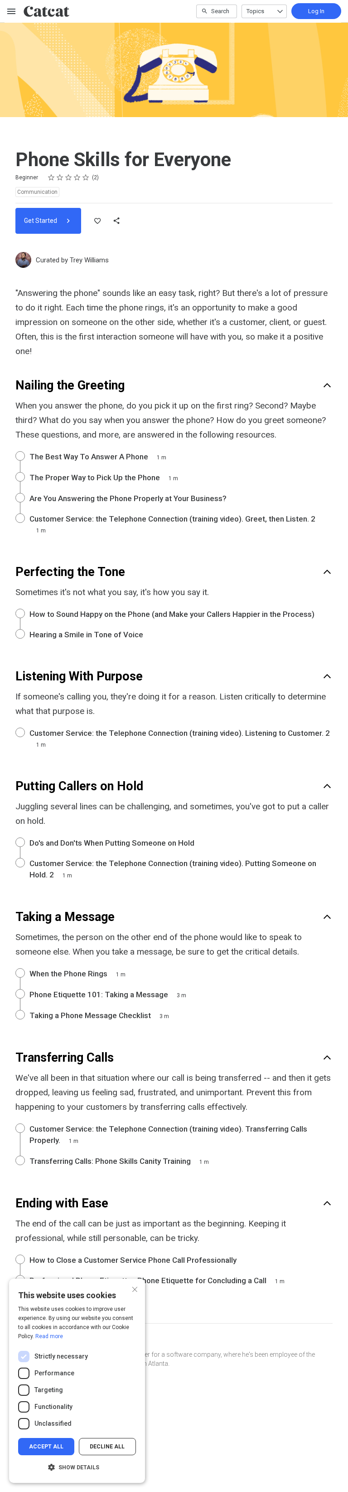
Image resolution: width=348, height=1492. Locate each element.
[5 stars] (86, 177)
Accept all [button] (46, 1446)
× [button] (134, 1288)
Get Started (41, 220)
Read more (49, 1336)
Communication (37, 192)
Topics (255, 11)
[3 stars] (68, 177)
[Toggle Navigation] (12, 11)
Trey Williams (89, 260)
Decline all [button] (107, 1446)
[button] (77, 1467)
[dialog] (77, 1381)
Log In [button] (316, 11)
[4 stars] (77, 177)
